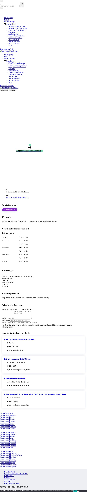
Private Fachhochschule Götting (17, 359)
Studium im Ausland (15, 74)
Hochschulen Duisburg (7, 432)
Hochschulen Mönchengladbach (11, 455)
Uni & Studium (13, 76)
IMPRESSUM (9, 476)
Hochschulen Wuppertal (8, 466)
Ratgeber (9, 61)
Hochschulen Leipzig (7, 451)
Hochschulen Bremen (7, 425)
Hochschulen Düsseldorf (8, 434)
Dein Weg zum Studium (16, 63)
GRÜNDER (8, 481)
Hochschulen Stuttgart (7, 463)
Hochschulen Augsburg (8, 415)
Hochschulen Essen (6, 438)
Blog (10, 82)
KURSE (7, 478)
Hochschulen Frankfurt (7, 440)
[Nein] (78, 491)
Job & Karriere (13, 71)
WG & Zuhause (13, 80)
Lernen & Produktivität (16, 72)
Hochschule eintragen (11, 483)
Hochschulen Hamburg (8, 442)
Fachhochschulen (9, 210)
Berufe (6, 56)
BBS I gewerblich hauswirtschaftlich (19, 339)
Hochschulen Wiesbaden (8, 465)
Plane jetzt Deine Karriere (17, 67)
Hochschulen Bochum (7, 421)
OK (75, 491)
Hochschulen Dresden (7, 429)
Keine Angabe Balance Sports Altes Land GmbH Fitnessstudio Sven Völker (35, 394)
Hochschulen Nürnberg (8, 461)
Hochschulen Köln (6, 447)
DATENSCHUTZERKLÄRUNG (16, 474)
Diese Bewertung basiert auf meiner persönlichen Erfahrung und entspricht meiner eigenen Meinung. (38, 325)
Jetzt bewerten (7, 327)
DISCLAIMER (9, 472)
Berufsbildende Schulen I (14, 378)
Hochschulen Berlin (6, 417)
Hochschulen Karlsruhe (8, 446)
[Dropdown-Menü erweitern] (14, 61)
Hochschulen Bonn (6, 423)
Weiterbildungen (9, 58)
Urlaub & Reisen (14, 78)
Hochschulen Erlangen (7, 436)
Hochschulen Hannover (8, 444)
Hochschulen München (8, 457)
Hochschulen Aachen (7, 413)
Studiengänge (8, 55)
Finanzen (11, 69)
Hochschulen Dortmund (8, 427)
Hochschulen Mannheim (8, 453)
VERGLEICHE (9, 479)
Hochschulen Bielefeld (7, 419)
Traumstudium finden (7, 86)
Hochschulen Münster (7, 459)
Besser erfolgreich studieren (17, 65)
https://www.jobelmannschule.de (17, 197)
